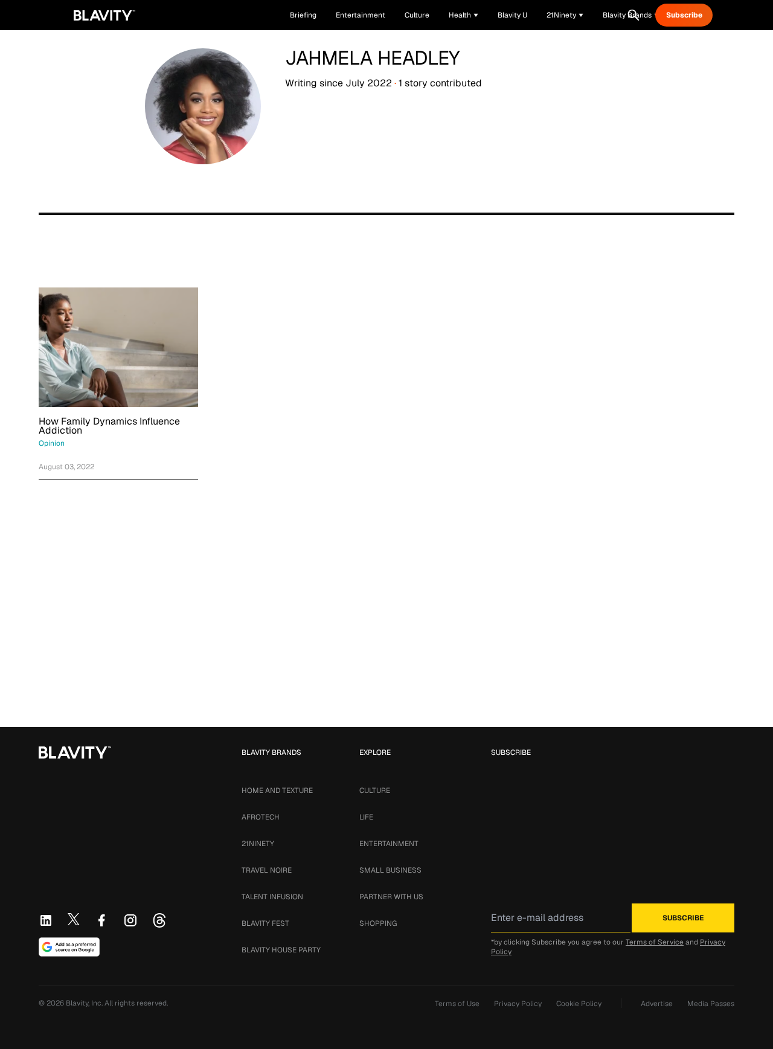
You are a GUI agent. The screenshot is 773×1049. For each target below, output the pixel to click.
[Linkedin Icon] (46, 920)
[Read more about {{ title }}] (118, 347)
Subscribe (684, 15)
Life (366, 817)
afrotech (261, 817)
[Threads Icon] (159, 920)
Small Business (390, 870)
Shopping (378, 923)
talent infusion (272, 897)
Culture (374, 790)
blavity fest (265, 923)
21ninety (258, 844)
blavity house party (281, 950)
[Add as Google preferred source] (69, 947)
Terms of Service (655, 942)
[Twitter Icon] (74, 919)
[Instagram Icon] (130, 920)
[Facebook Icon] (101, 920)
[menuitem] (463, 15)
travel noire (267, 870)
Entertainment (389, 844)
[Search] (633, 15)
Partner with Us (391, 897)
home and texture (277, 790)
